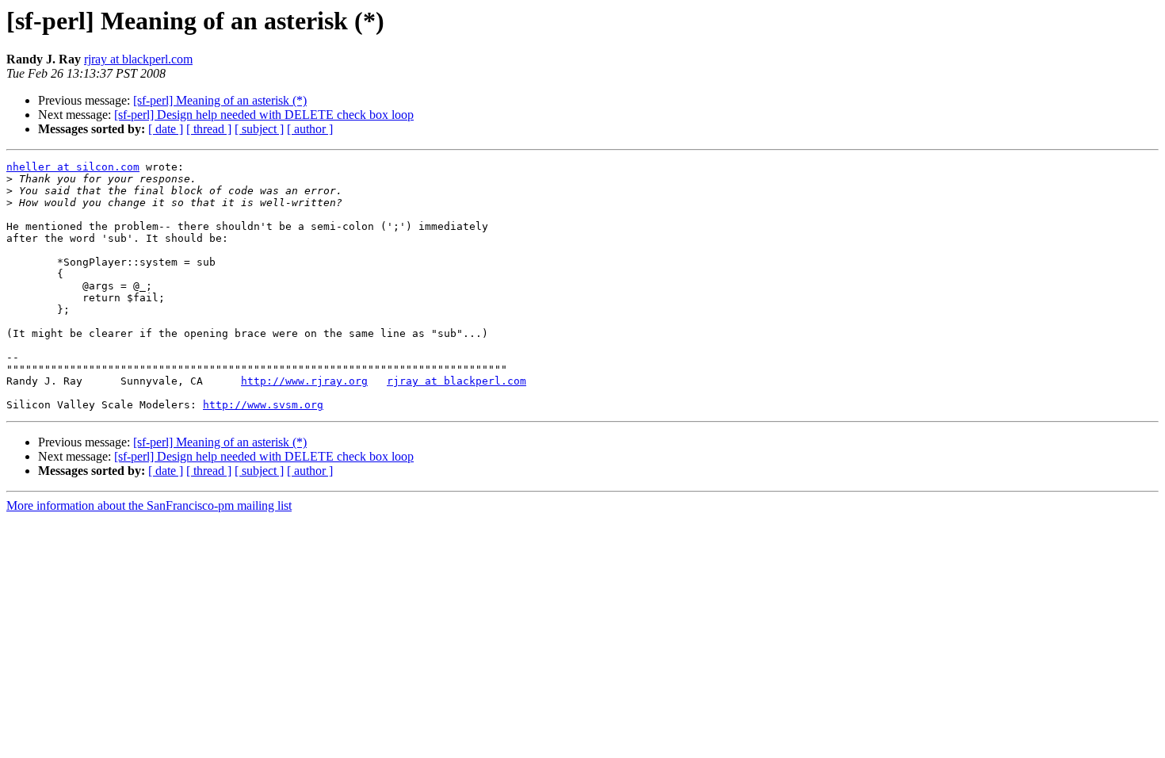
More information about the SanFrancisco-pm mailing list (149, 505)
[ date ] (165, 129)
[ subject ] (259, 129)
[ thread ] (208, 129)
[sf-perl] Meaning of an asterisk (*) (220, 100)
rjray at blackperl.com (138, 59)
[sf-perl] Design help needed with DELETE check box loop (264, 114)
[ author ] (310, 129)
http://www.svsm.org (263, 405)
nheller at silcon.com (72, 167)
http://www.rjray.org (304, 381)
